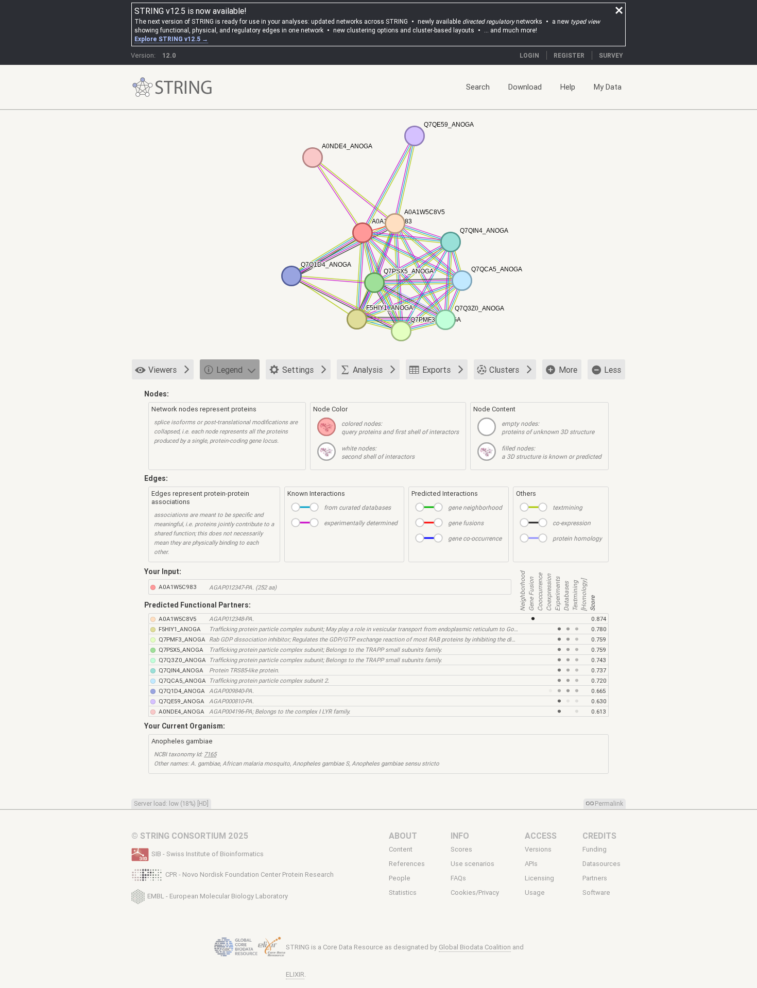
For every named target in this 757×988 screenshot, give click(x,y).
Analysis (368, 370)
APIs (531, 864)
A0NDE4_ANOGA (181, 711)
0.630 (599, 701)
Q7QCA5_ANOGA (182, 680)
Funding (594, 849)
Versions (538, 849)
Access (541, 835)
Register (569, 55)
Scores (461, 849)
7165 (210, 754)
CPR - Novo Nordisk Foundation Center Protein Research (249, 874)
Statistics (403, 893)
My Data (608, 87)
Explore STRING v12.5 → (171, 39)
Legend (229, 370)
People (399, 878)
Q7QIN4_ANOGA (181, 670)
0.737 (598, 670)
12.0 (169, 55)
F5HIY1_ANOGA (180, 629)
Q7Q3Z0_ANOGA (182, 660)
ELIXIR (295, 974)
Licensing (539, 878)
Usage (535, 893)
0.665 (598, 691)
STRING (142, 87)
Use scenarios (472, 864)
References (407, 864)
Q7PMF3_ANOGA (182, 639)
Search (478, 87)
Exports (436, 370)
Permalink (609, 803)
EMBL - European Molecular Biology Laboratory (217, 895)
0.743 (598, 660)
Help (567, 87)
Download (525, 87)
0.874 (598, 618)
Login (529, 55)
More (568, 370)
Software (596, 893)
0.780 (599, 629)
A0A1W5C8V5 (177, 618)
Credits (599, 835)
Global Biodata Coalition (475, 947)
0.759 (598, 639)
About (403, 835)
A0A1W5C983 (178, 587)
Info (460, 835)
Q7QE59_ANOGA (181, 701)
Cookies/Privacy (475, 893)
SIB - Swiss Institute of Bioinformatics (207, 854)
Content (400, 849)
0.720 (599, 680)
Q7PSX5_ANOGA (181, 649)
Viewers (162, 370)
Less (612, 370)
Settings (298, 370)
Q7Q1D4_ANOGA (182, 691)
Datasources (601, 864)
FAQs (458, 878)
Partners (594, 878)
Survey (611, 55)
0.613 (598, 711)
